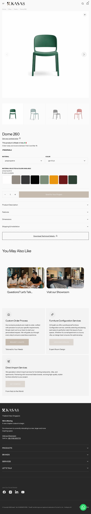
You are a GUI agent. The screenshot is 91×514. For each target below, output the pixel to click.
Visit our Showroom (9, 436)
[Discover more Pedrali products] (7, 151)
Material (5, 156)
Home (4, 9)
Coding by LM (67, 507)
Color (48, 156)
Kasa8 (13, 507)
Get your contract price (10, 139)
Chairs (16, 9)
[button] (3, 3)
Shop (9, 9)
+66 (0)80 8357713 (14, 438)
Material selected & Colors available (16, 168)
